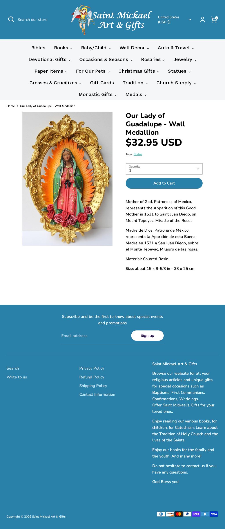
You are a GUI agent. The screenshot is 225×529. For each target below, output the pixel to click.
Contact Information (97, 394)
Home (11, 106)
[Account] (202, 19)
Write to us (17, 377)
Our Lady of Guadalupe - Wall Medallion (47, 106)
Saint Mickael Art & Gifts (49, 516)
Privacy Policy (91, 368)
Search (13, 368)
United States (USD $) (169, 19)
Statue (138, 154)
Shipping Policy (93, 385)
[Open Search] (11, 19)
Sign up (147, 335)
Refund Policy (91, 377)
